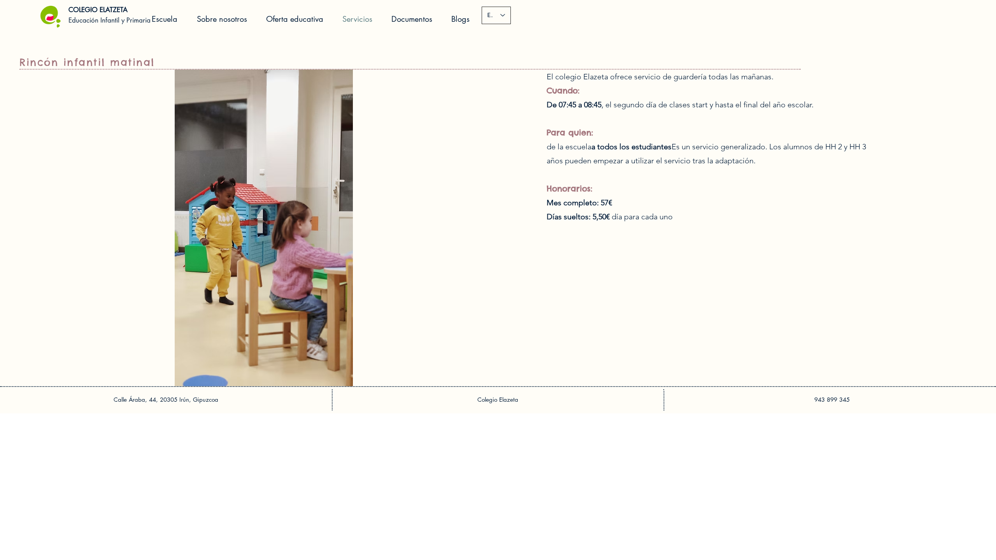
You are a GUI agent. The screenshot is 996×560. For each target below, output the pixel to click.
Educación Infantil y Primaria (109, 20)
